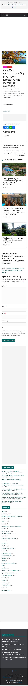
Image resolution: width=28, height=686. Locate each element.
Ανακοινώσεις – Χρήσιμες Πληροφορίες (11, 526)
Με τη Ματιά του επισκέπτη (9, 563)
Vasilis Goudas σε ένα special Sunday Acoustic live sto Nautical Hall (13, 146)
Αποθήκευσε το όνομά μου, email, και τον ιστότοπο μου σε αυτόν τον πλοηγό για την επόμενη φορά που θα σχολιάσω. (14, 333)
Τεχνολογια (4, 582)
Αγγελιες (4, 523)
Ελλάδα (3, 546)
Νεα (3, 565)
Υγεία (3, 587)
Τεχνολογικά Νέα (6, 585)
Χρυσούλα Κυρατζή (15, 89)
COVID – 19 (4, 519)
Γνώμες (3, 536)
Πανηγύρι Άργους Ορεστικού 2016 (10, 570)
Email (4, 313)
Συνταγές (4, 578)
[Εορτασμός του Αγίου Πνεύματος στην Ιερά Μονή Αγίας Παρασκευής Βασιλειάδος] (14, 164)
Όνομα (4, 306)
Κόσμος (3, 560)
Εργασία (4, 550)
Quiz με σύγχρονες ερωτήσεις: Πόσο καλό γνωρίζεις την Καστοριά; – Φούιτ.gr (13, 270)
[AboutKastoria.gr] (3, 15)
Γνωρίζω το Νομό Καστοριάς (9, 538)
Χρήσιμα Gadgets (6, 590)
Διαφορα (4, 543)
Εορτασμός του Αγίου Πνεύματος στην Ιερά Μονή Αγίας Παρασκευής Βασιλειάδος (12, 181)
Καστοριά (10, 66)
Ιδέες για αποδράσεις (7, 555)
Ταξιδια (3, 580)
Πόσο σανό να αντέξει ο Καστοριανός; (11, 479)
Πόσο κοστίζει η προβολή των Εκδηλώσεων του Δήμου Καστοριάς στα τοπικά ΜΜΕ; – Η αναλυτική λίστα (13, 211)
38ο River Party (5, 514)
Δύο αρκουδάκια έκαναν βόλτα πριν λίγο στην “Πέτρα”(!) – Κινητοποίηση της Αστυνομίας (14, 153)
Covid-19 (4, 521)
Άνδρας (3, 528)
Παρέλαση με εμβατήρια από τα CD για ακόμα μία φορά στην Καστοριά (13, 240)
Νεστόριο (4, 568)
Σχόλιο (4, 286)
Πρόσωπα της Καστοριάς (8, 573)
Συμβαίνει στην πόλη (7, 575)
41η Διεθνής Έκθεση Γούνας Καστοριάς (11, 516)
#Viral (5, 66)
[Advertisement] (14, 36)
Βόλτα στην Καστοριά (7, 533)
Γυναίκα (4, 541)
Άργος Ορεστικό (5, 531)
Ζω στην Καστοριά (6, 553)
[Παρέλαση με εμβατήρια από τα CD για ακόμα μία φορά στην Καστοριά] (14, 223)
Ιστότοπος (5, 321)
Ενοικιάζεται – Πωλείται (8, 548)
